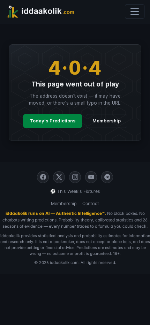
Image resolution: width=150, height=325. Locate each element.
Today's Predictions (53, 120)
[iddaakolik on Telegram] (107, 177)
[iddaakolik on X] (59, 177)
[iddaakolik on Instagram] (75, 177)
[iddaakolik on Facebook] (43, 177)
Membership (106, 120)
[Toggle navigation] (134, 11)
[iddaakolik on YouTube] (91, 177)
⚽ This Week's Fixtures (75, 191)
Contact (90, 203)
